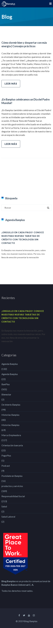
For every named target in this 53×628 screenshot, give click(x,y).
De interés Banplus (10, 404)
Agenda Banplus (9, 363)
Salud (4, 506)
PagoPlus (6, 455)
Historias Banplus (10, 414)
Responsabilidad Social (13, 496)
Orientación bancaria (12, 445)
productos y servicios (12, 486)
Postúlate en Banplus (12, 475)
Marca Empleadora (11, 435)
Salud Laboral (8, 516)
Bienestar (6, 394)
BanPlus (5, 384)
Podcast (5, 465)
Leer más (11, 83)
